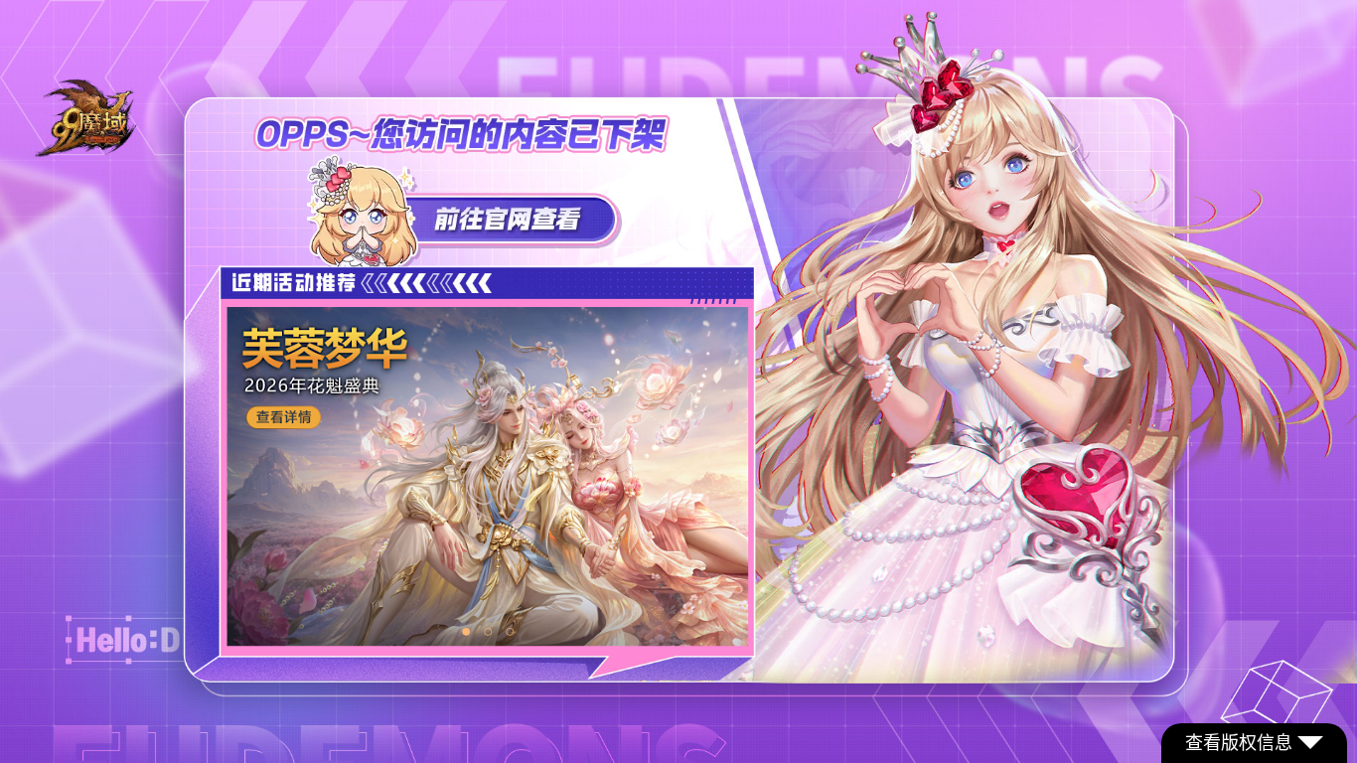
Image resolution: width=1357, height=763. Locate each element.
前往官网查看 (464, 210)
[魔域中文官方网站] (87, 152)
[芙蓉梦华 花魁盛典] (487, 477)
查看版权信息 (1238, 743)
